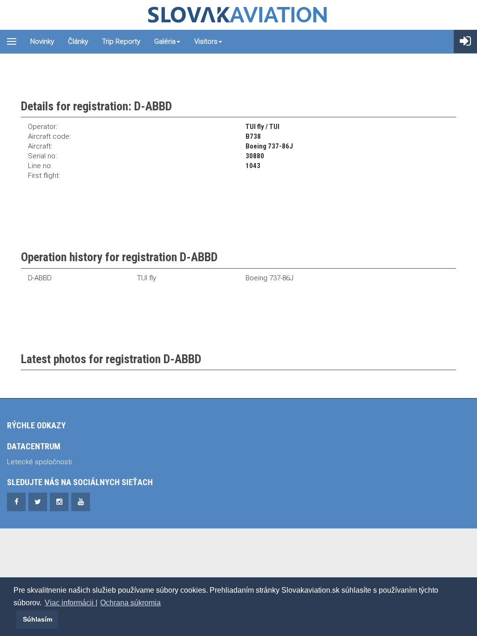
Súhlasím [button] (37, 619)
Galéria (165, 41)
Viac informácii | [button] (71, 603)
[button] (15, 619)
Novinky (42, 41)
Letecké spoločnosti (39, 462)
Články (78, 41)
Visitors (206, 41)
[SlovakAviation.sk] (238, 15)
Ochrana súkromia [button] (130, 603)
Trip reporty (121, 41)
